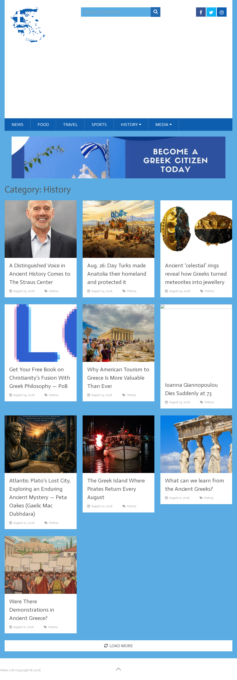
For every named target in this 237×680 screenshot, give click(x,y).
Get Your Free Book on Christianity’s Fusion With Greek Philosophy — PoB (39, 377)
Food (43, 124)
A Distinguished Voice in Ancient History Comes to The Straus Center (39, 273)
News (17, 124)
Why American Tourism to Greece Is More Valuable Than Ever (118, 377)
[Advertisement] (118, 83)
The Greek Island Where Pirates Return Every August (116, 488)
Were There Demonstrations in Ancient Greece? (31, 609)
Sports (99, 124)
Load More (121, 645)
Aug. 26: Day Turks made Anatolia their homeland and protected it (116, 273)
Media (161, 124)
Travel (70, 124)
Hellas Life (7, 670)
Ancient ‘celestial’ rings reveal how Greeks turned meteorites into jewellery (196, 273)
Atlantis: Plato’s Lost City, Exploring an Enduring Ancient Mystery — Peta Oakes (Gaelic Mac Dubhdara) (40, 497)
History (129, 124)
